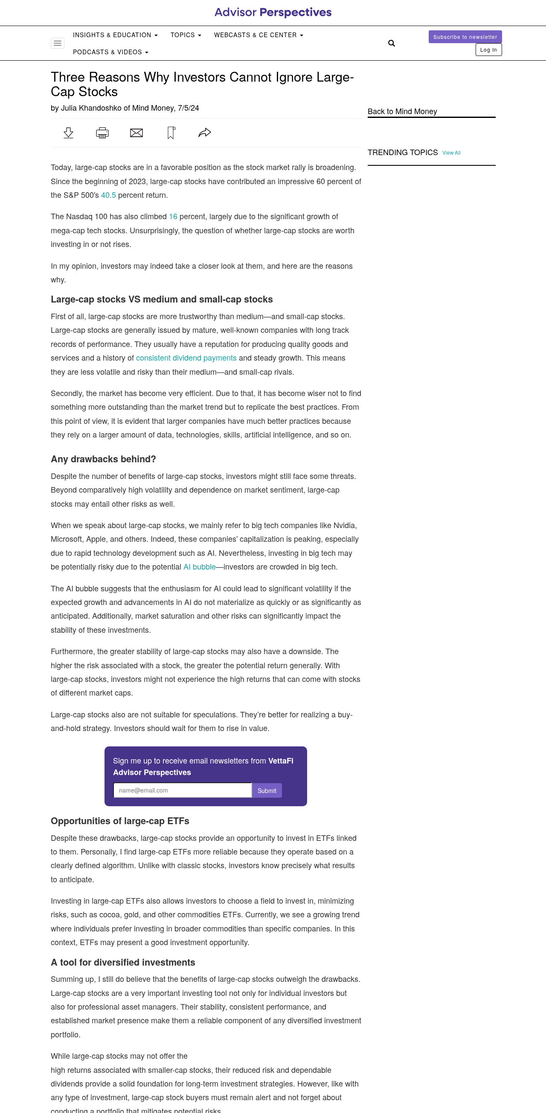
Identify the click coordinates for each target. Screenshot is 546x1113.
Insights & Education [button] (113, 34)
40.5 (108, 194)
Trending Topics (403, 152)
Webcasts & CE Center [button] (256, 34)
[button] (68, 133)
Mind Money (153, 107)
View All (451, 152)
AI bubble (199, 566)
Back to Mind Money (402, 111)
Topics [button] (184, 34)
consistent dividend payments (186, 357)
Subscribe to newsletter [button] (465, 36)
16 (173, 215)
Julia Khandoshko (91, 107)
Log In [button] (488, 49)
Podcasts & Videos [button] (108, 51)
